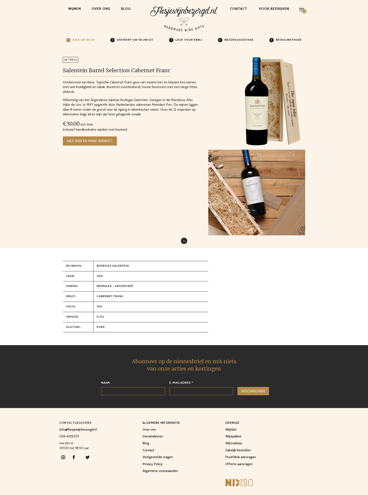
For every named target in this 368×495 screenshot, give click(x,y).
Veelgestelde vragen (157, 457)
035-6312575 (69, 436)
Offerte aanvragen (239, 464)
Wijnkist (231, 429)
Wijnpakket (233, 436)
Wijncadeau (233, 443)
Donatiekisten (152, 436)
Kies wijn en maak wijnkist (89, 141)
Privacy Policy (152, 464)
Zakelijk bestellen (238, 450)
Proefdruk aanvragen (240, 457)
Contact (238, 9)
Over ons (101, 9)
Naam (105, 383)
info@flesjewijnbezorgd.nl (78, 429)
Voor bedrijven (274, 9)
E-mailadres (181, 383)
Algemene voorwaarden (160, 471)
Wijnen (74, 9)
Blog (126, 9)
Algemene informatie (161, 423)
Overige (232, 423)
